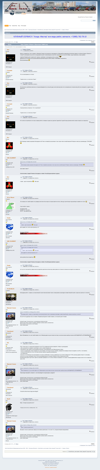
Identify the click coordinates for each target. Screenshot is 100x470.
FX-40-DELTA (10, 288)
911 (8, 342)
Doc (8, 49)
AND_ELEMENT (11, 158)
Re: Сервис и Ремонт (27, 70)
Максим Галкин (11, 308)
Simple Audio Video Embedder (50, 461)
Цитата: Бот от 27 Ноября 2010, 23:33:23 (28, 221)
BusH (8, 399)
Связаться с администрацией (51, 467)
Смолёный (10, 331)
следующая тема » (91, 40)
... (13, 42)
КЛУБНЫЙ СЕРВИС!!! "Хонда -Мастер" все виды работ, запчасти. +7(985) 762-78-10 (50, 36)
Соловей (9, 70)
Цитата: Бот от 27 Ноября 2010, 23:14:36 (28, 161)
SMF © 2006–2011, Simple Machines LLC (55, 460)
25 (14, 42)
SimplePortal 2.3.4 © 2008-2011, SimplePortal (50, 462)
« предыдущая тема (84, 40)
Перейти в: (65, 451)
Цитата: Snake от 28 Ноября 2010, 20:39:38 (28, 245)
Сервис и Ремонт (27, 49)
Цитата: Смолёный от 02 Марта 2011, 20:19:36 (29, 368)
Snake (8, 218)
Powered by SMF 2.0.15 (42, 460)
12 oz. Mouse (10, 197)
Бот (8, 137)
